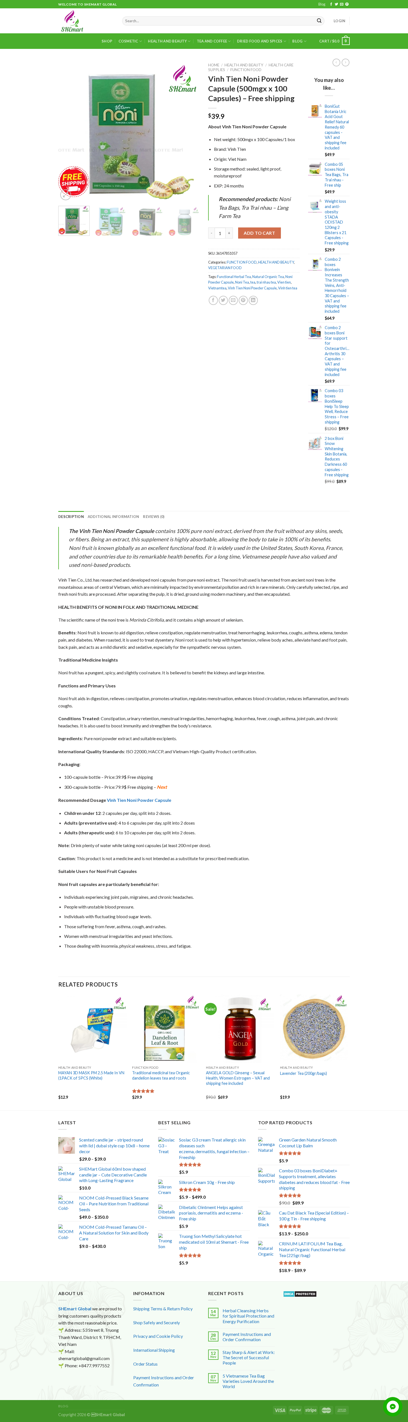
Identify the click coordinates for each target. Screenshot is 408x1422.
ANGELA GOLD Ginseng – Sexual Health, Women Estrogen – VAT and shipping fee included (238, 1077)
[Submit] (319, 21)
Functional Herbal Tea (234, 276)
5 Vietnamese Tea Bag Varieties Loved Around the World (248, 1381)
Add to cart (259, 233)
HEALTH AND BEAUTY (167, 41)
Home (213, 65)
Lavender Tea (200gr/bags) (303, 1073)
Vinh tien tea (287, 288)
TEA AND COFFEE (212, 41)
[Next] (190, 131)
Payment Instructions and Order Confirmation (247, 1336)
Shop (107, 41)
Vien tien (284, 282)
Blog (321, 4)
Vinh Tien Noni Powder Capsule (252, 288)
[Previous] (68, 131)
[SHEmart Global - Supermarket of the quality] (86, 20)
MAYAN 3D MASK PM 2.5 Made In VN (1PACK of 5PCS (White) (91, 1075)
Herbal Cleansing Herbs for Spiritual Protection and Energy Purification (248, 1316)
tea (252, 282)
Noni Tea (242, 282)
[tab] (71, 516)
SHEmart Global (74, 1308)
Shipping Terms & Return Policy (163, 1308)
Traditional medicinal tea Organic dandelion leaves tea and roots (161, 1075)
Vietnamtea (217, 288)
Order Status (145, 1363)
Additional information (113, 516)
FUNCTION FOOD (245, 69)
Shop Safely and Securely (156, 1322)
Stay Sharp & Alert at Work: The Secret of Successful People (249, 1357)
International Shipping (154, 1350)
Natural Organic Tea (268, 276)
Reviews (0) (153, 516)
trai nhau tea (266, 282)
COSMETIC (128, 41)
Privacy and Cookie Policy (158, 1336)
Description (71, 516)
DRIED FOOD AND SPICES (259, 41)
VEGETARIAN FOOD (225, 268)
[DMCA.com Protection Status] (300, 1293)
